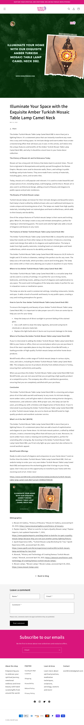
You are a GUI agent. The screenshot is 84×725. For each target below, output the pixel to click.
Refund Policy (30, 688)
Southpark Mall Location (30, 672)
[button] (4, 8)
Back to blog (43, 576)
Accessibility (29, 683)
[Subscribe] (59, 650)
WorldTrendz (14, 720)
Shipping (28, 678)
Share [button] (14, 129)
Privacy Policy (30, 693)
